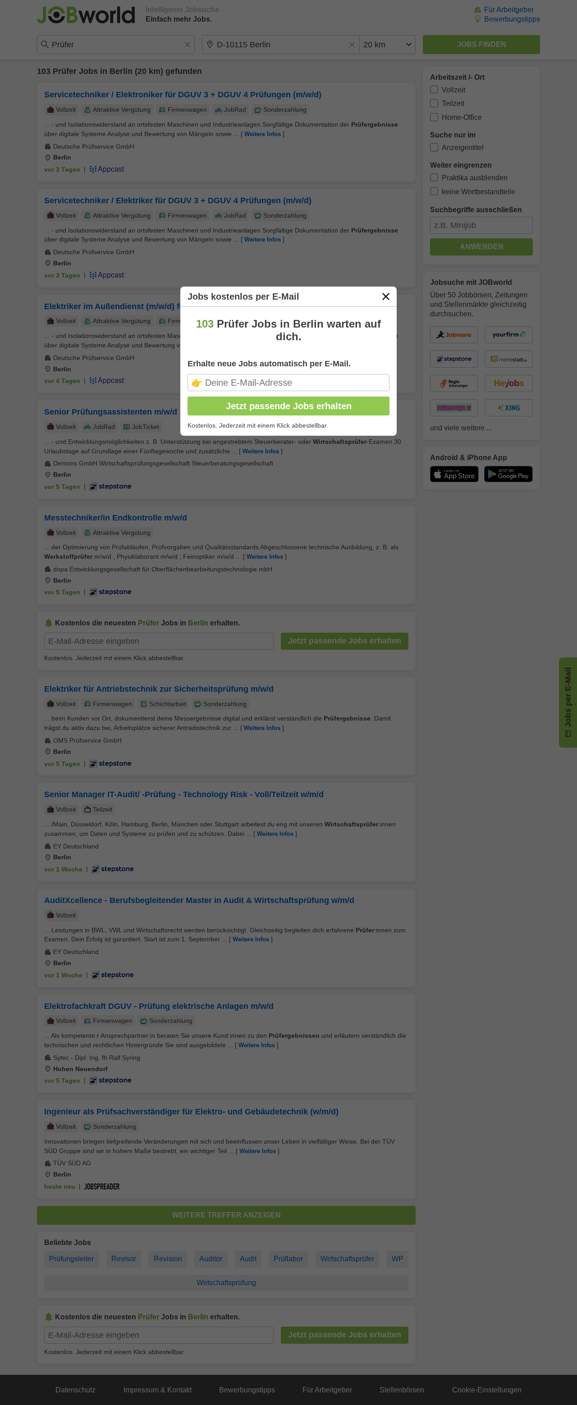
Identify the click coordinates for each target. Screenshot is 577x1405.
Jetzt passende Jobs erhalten (289, 406)
